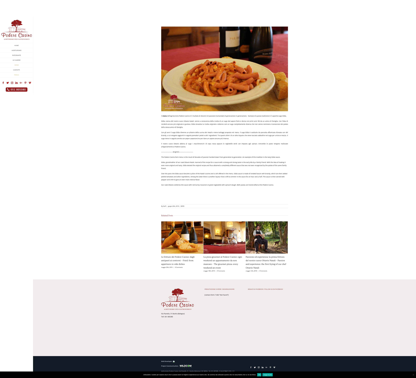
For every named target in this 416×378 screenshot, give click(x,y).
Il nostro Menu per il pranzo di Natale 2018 (266, 257)
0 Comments (179, 271)
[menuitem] (16, 45)
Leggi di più (267, 375)
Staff (164, 206)
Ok (259, 375)
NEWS (182, 206)
